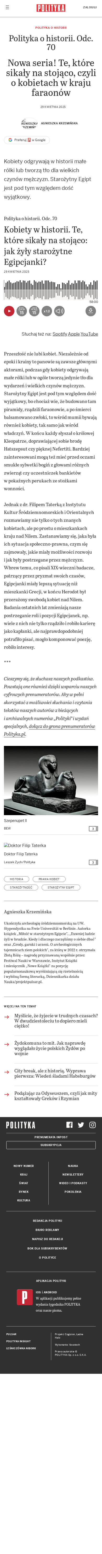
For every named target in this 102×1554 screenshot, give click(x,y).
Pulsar (11, 1334)
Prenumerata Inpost (51, 1137)
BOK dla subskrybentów (47, 1248)
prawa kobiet (49, 879)
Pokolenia (73, 1192)
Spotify (60, 334)
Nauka (73, 1166)
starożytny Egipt (61, 887)
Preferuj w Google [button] (30, 140)
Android (50, 1292)
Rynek (24, 1192)
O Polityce (47, 1257)
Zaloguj (90, 7)
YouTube (89, 334)
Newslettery (73, 1174)
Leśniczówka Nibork (21, 1348)
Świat (23, 1183)
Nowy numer (24, 1166)
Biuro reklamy (47, 1230)
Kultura (23, 1200)
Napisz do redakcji (47, 1239)
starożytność (21, 887)
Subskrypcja (51, 1145)
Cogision (70, 1334)
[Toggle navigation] (7, 8)
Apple (74, 334)
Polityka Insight (18, 1341)
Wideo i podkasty (73, 1183)
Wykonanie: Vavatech (67, 1344)
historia (16, 879)
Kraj (23, 1174)
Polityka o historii (51, 28)
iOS (38, 1292)
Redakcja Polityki (47, 1221)
